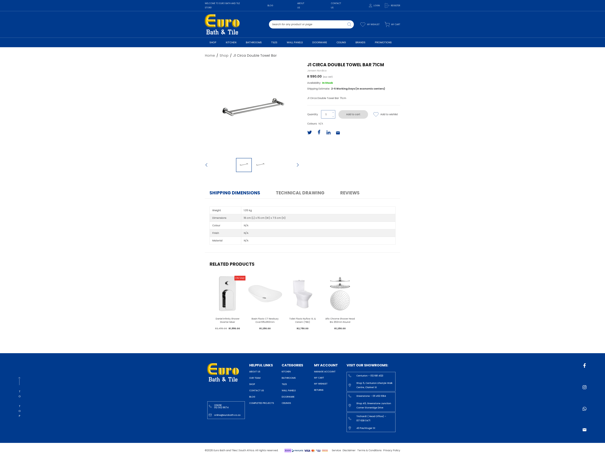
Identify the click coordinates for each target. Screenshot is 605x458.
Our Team (254, 377)
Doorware (288, 396)
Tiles (284, 384)
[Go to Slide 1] (244, 165)
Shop (252, 384)
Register (395, 5)
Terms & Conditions (369, 450)
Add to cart (353, 114)
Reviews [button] (350, 193)
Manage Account (325, 371)
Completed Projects (261, 403)
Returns (318, 390)
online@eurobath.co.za (227, 415)
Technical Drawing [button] (300, 193)
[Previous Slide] (206, 165)
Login (377, 5)
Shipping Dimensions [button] (235, 193)
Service (336, 450)
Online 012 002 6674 (221, 406)
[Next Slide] (297, 165)
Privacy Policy (391, 450)
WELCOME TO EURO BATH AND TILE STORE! (222, 5)
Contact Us (336, 5)
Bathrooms (289, 377)
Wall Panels (289, 390)
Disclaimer (349, 450)
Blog (270, 5)
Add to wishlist (389, 114)
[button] (252, 109)
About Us (300, 5)
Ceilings (286, 403)
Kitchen (286, 371)
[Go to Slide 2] (260, 165)
